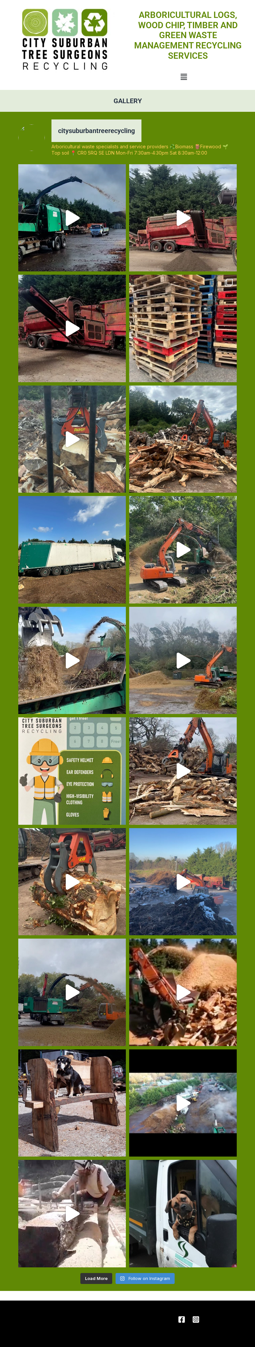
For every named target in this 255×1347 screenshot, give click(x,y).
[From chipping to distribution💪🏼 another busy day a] (72, 992)
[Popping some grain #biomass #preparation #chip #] (72, 439)
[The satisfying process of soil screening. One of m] (183, 218)
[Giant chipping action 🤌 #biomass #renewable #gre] (183, 992)
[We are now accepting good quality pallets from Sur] (183, 328)
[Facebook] (181, 1319)
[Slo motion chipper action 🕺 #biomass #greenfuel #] (72, 660)
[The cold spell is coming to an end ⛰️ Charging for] (183, 882)
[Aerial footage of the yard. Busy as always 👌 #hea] (183, 1103)
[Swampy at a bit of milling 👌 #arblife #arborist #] (72, 1213)
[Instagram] (196, 1319)
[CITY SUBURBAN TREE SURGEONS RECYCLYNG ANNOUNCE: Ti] (72, 771)
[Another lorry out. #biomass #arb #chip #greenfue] (72, 549)
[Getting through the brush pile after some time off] (183, 660)
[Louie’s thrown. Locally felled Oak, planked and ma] (72, 1103)
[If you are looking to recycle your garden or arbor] (72, 328)
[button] (184, 77)
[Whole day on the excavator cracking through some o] (183, 771)
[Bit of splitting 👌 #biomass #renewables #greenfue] (183, 439)
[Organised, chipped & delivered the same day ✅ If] (72, 218)
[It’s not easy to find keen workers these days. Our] (183, 1213)
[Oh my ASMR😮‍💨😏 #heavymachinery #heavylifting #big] (72, 882)
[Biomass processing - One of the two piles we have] (183, 549)
